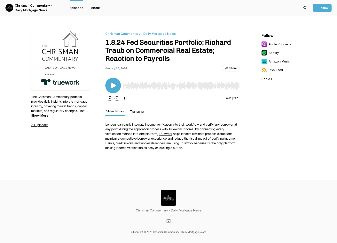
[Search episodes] (305, 7)
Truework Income (180, 129)
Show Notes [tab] (115, 111)
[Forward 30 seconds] (117, 98)
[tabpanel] (172, 140)
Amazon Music (279, 61)
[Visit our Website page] (168, 221)
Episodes (76, 8)
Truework (165, 134)
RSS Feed (276, 70)
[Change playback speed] (125, 98)
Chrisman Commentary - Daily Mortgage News (33, 8)
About (95, 8)
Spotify (274, 53)
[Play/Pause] (113, 85)
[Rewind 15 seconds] (110, 98)
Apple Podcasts (280, 44)
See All (267, 79)
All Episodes (39, 125)
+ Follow (322, 8)
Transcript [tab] (137, 112)
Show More (39, 115)
